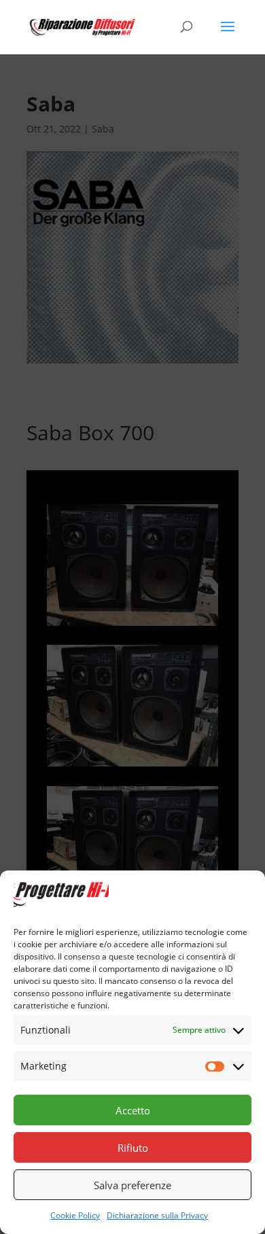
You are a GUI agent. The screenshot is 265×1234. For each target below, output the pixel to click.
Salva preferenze (132, 1185)
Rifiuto (133, 1147)
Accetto (133, 1110)
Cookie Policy (75, 1215)
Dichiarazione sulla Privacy (157, 1215)
